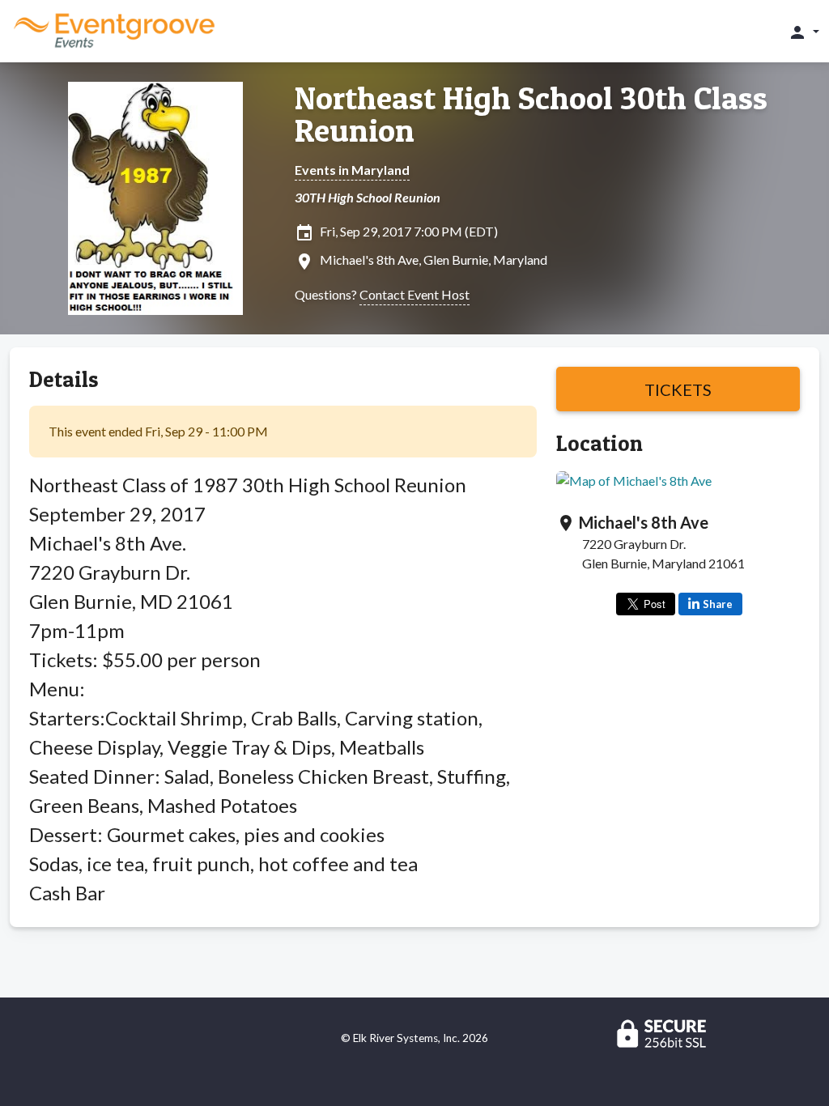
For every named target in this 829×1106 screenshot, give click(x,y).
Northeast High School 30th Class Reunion (531, 114)
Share (718, 604)
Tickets (678, 389)
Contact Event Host (414, 294)
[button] (803, 32)
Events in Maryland (352, 169)
